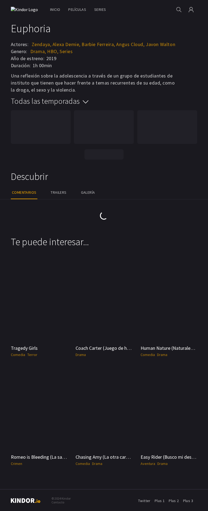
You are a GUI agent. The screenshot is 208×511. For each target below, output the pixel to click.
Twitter (144, 500)
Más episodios (104, 154)
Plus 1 (160, 500)
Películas (77, 9)
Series (100, 9)
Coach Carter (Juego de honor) (107, 348)
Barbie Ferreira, (98, 44)
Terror (32, 354)
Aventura (148, 463)
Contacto (57, 502)
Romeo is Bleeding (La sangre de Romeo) (53, 457)
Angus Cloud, (130, 44)
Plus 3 (188, 500)
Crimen (16, 463)
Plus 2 (174, 500)
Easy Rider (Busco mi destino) (171, 457)
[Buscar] (179, 10)
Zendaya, (41, 44)
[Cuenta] (191, 10)
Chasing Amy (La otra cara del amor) (112, 457)
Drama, (38, 51)
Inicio (55, 9)
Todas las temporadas (45, 101)
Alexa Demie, (66, 44)
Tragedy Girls (24, 348)
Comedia (18, 354)
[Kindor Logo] (26, 9)
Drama (81, 354)
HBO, (52, 51)
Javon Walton (160, 44)
